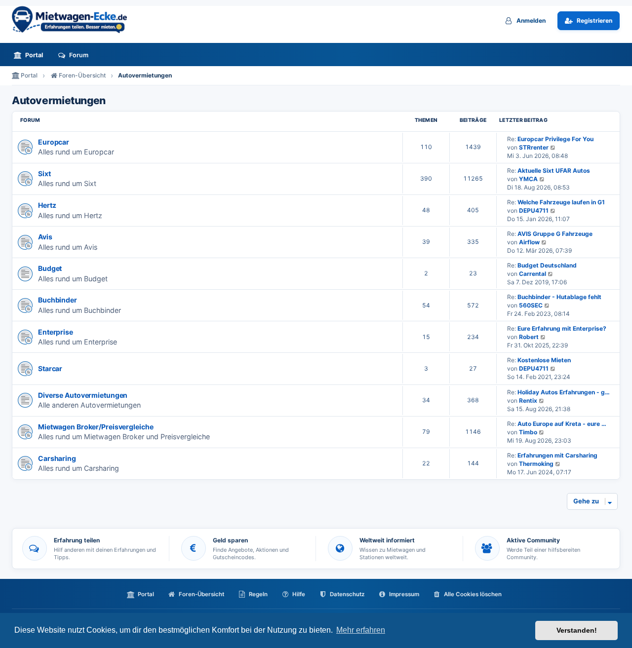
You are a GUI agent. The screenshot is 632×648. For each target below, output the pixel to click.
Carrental (532, 273)
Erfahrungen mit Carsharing (557, 455)
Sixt (44, 173)
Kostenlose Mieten (544, 360)
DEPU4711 (534, 210)
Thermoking (536, 463)
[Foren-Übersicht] (73, 19)
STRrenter (534, 147)
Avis (45, 236)
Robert (529, 337)
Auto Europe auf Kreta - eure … (561, 423)
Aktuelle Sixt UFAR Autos (553, 170)
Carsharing (57, 458)
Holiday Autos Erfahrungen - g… (563, 392)
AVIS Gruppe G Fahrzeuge (554, 233)
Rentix (528, 400)
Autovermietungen (59, 101)
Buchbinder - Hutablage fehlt (559, 297)
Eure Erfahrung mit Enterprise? (561, 328)
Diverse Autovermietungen (82, 395)
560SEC (531, 305)
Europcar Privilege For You (555, 139)
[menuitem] (31, 55)
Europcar (53, 142)
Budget (50, 268)
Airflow (529, 242)
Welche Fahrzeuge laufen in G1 (561, 202)
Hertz (47, 205)
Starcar (50, 368)
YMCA (528, 179)
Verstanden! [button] (576, 630)
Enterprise (55, 332)
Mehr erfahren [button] (360, 630)
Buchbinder (57, 300)
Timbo (528, 432)
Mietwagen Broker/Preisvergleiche (95, 426)
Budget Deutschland (547, 265)
